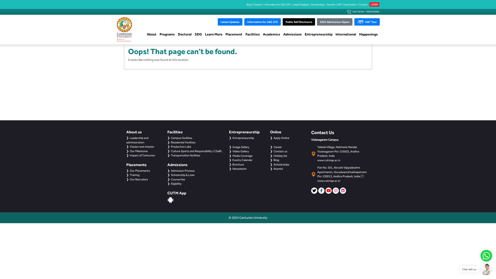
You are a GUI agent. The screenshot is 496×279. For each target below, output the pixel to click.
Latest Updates (300, 4)
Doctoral (185, 34)
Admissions (292, 34)
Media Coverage (242, 156)
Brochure (238, 164)
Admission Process (183, 170)
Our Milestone (139, 151)
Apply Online (281, 138)
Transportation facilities (185, 155)
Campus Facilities (181, 138)
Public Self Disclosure (299, 21)
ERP (339, 4)
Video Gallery (240, 151)
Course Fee (178, 179)
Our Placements (140, 170)
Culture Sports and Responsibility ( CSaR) (196, 151)
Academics (271, 34)
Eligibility (176, 183)
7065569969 (372, 11)
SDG (198, 34)
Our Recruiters (139, 179)
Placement (234, 34)
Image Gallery (240, 147)
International (346, 34)
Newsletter (239, 168)
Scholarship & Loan (183, 175)
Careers (257, 4)
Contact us (280, 151)
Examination (350, 4)
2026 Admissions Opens (335, 21)
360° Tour (371, 21)
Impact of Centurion (142, 155)
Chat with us (469, 269)
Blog (248, 4)
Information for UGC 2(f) (277, 4)
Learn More (213, 34)
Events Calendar (242, 160)
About (152, 34)
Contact (363, 4)
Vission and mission (142, 146)
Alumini (331, 4)
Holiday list (280, 156)
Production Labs (181, 146)
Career (278, 147)
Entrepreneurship (318, 34)
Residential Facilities (183, 142)
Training (135, 175)
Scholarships (318, 4)
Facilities (252, 34)
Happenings (368, 34)
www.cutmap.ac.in (328, 160)
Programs (167, 34)
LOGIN (374, 4)
